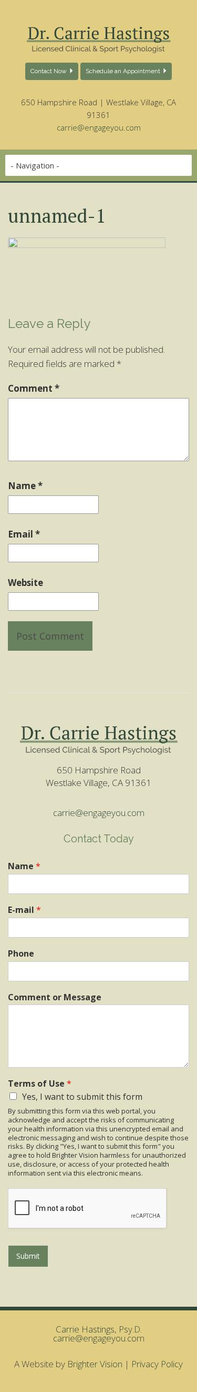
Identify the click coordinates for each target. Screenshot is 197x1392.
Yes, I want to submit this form (82, 1096)
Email (24, 534)
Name (25, 486)
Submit (28, 1256)
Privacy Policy (157, 1364)
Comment (33, 388)
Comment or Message (54, 997)
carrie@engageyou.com (99, 127)
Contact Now (48, 71)
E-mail (24, 910)
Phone (21, 953)
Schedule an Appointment (123, 71)
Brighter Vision (94, 1364)
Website (25, 582)
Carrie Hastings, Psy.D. (99, 1329)
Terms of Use (39, 1083)
